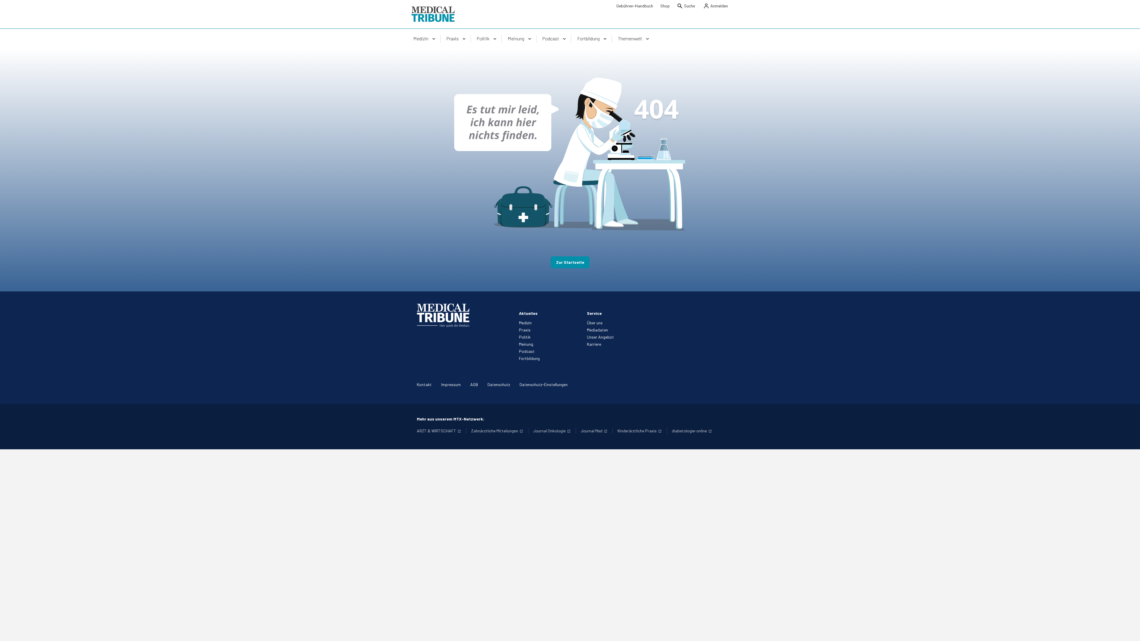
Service (594, 313)
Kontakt (424, 384)
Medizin (525, 322)
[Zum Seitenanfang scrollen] (1129, 630)
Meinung (526, 344)
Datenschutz (498, 384)
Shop (665, 5)
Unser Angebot (600, 336)
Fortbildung (529, 358)
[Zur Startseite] (433, 14)
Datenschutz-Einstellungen (544, 384)
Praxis (525, 329)
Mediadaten (597, 329)
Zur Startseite (570, 262)
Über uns (595, 322)
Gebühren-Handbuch (634, 5)
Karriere (594, 344)
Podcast (527, 351)
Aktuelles (528, 313)
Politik (525, 336)
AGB (474, 384)
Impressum (451, 384)
